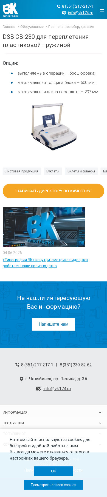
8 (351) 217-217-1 (77, 6)
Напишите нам (53, 324)
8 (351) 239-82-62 (76, 364)
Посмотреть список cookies (53, 485)
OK (53, 471)
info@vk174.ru (80, 13)
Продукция (13, 423)
